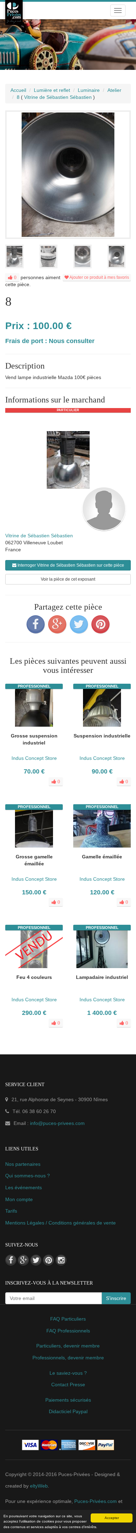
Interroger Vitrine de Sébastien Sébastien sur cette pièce (70, 565)
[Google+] (57, 624)
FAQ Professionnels (68, 1331)
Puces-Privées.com (95, 1501)
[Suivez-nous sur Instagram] (61, 1260)
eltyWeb (39, 1486)
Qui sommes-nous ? (27, 1175)
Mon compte (19, 1199)
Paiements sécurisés (68, 1400)
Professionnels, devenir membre (68, 1357)
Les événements (23, 1187)
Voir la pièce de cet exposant (68, 579)
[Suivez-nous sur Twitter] (35, 1260)
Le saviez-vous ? (68, 1373)
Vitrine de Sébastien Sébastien (39, 535)
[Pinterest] (100, 624)
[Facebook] (36, 624)
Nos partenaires (22, 1164)
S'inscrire (116, 1298)
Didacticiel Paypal (68, 1411)
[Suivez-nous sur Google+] (23, 1260)
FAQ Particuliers (68, 1319)
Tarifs (11, 1211)
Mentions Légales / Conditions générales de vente (60, 1223)
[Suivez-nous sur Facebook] (10, 1260)
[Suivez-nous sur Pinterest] (48, 1260)
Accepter (112, 1518)
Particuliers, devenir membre (68, 1346)
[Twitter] (79, 624)
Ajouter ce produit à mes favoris (99, 277)
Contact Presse (68, 1384)
